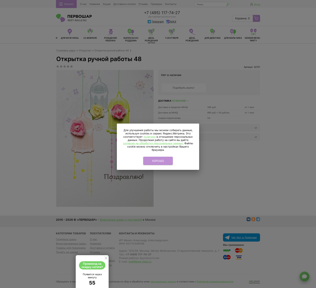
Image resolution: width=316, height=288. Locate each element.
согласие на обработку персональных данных (153, 143)
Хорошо (158, 160)
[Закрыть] (106, 259)
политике (150, 136)
